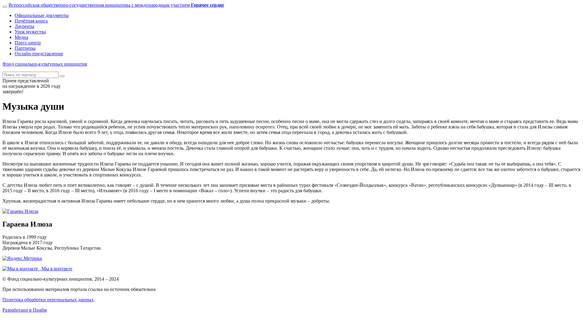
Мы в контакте (55, 268)
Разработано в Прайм (24, 310)
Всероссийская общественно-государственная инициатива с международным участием (116, 5)
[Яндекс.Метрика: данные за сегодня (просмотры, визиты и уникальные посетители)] (22, 258)
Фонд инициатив (44, 64)
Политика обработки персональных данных (48, 299)
